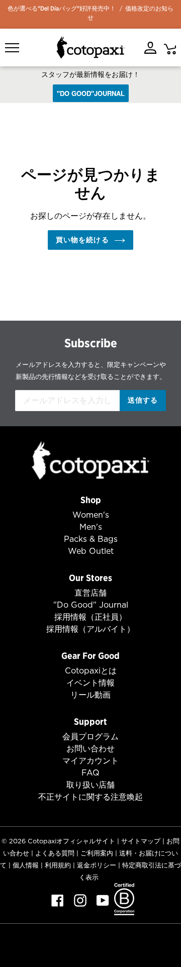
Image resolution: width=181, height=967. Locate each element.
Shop (90, 500)
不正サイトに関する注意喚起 (90, 797)
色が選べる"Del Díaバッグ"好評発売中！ (62, 8)
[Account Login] (150, 47)
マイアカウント (90, 760)
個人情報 (26, 865)
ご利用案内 (96, 853)
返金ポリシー (96, 865)
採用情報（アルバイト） (90, 629)
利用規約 (58, 865)
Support (90, 721)
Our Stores (90, 578)
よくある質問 (54, 853)
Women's (90, 515)
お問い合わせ (90, 748)
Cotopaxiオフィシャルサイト (71, 841)
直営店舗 (90, 593)
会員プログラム (90, 736)
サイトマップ (140, 841)
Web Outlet (91, 551)
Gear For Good (90, 655)
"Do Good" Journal (90, 605)
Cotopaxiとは (91, 670)
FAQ (90, 773)
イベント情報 (90, 683)
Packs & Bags (91, 539)
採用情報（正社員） (90, 617)
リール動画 (90, 695)
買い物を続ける (82, 240)
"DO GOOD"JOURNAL (91, 93)
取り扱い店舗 (90, 785)
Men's (90, 527)
